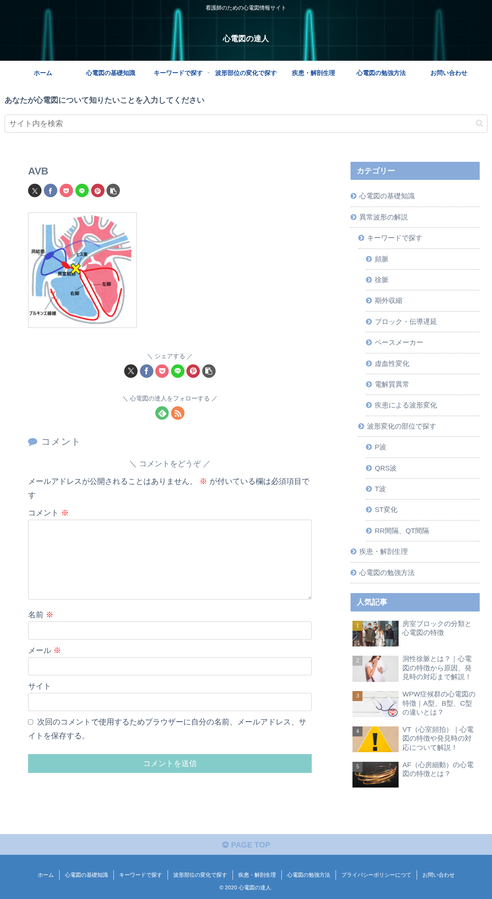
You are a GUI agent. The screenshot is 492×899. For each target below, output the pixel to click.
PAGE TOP (249, 845)
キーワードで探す (140, 875)
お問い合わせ (438, 875)
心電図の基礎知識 (86, 875)
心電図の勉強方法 (308, 875)
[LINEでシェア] (82, 190)
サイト (39, 686)
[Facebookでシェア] (50, 190)
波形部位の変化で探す (200, 875)
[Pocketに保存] (66, 190)
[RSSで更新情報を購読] (177, 413)
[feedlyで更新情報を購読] (162, 413)
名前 (40, 614)
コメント (48, 512)
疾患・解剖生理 (257, 875)
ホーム (46, 875)
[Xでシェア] (35, 190)
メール (44, 650)
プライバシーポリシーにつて (376, 875)
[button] (479, 123)
